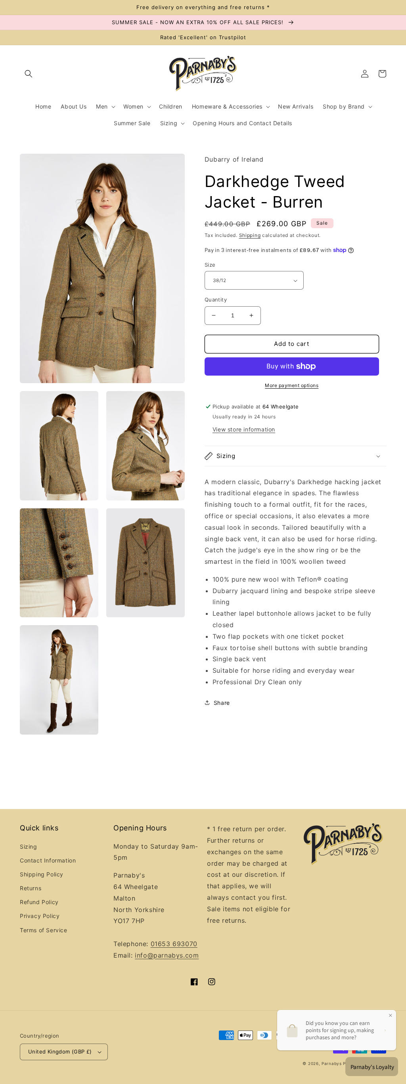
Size (210, 264)
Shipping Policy (41, 874)
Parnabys (332, 1063)
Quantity (216, 299)
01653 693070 (174, 944)
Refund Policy (39, 902)
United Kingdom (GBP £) (60, 1051)
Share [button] (222, 702)
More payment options (291, 385)
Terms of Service (43, 930)
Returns (30, 888)
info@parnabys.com (167, 955)
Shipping (250, 235)
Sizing (28, 846)
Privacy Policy (39, 915)
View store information (244, 429)
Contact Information (48, 860)
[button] (28, 73)
